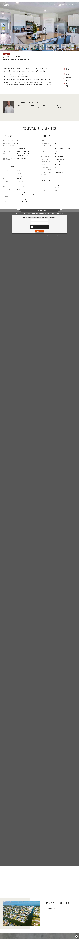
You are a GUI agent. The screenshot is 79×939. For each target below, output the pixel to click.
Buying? (36, 4)
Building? (41, 4)
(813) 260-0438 (35, 107)
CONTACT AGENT (25, 111)
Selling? (31, 4)
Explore (51, 913)
